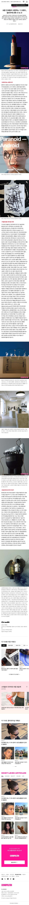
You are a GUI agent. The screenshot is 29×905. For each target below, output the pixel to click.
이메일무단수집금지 (4, 876)
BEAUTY (13, 776)
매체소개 (3, 874)
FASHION (7, 776)
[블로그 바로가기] (8, 879)
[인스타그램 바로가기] (2, 879)
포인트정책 (12, 874)
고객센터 (7, 874)
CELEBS (18, 776)
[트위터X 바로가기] (5, 879)
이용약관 (23, 874)
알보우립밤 (10, 645)
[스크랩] (23, 1)
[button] (13, 766)
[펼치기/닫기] (26, 645)
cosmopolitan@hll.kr (8, 896)
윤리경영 (17, 876)
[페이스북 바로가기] (11, 879)
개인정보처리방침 (18, 874)
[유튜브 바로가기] (13, 879)
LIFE (23, 776)
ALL (2, 776)
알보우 (4, 645)
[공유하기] (26, 1)
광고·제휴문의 (12, 876)
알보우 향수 (18, 645)
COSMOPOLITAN (13, 24)
